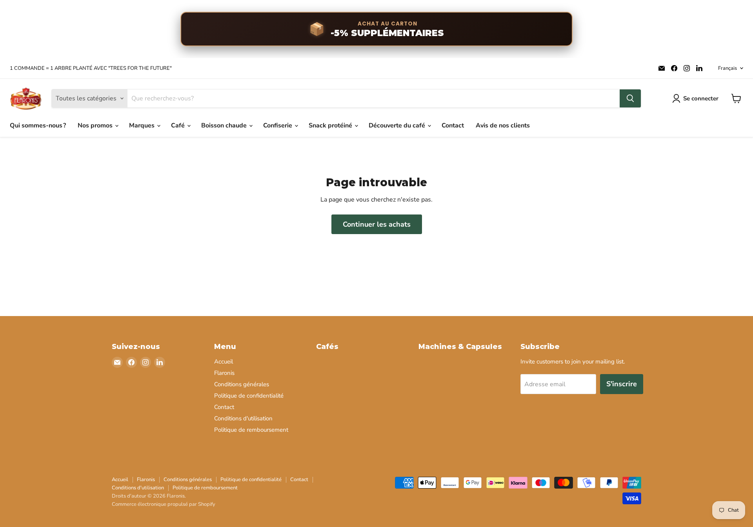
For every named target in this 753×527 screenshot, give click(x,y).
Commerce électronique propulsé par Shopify (163, 504)
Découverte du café (398, 125)
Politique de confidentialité (249, 396)
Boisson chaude (224, 125)
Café (178, 125)
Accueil (223, 361)
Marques (142, 125)
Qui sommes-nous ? (38, 125)
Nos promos (96, 125)
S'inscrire (621, 384)
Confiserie (278, 125)
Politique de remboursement (251, 430)
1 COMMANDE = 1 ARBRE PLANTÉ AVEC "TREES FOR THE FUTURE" (91, 68)
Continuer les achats (377, 224)
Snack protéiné (331, 125)
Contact (453, 125)
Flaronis (224, 373)
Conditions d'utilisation (243, 418)
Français (727, 68)
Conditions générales (241, 384)
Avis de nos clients (503, 125)
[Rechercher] (630, 98)
